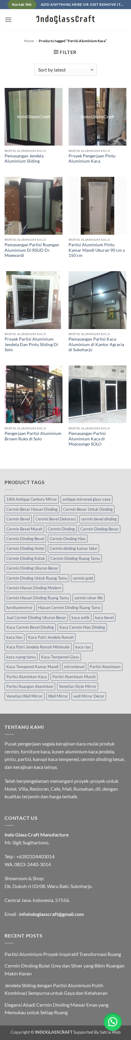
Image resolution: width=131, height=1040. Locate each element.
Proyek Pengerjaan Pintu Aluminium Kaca (92, 158)
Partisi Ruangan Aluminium (29, 686)
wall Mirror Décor (88, 696)
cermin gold (83, 578)
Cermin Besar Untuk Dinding (88, 509)
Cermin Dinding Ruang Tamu (75, 558)
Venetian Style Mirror (77, 686)
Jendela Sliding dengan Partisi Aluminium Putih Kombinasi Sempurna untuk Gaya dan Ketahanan (56, 989)
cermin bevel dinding (99, 519)
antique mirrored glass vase (86, 499)
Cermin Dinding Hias (68, 538)
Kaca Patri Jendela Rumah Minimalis (38, 647)
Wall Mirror (58, 696)
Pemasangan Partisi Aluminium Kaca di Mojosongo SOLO (87, 438)
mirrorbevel (74, 666)
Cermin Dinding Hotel (25, 548)
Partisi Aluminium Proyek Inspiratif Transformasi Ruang (63, 954)
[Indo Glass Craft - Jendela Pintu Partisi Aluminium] (65, 19)
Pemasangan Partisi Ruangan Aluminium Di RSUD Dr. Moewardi (32, 250)
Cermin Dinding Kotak (25, 558)
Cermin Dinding (61, 529)
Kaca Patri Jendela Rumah (51, 637)
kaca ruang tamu (21, 657)
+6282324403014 (35, 856)
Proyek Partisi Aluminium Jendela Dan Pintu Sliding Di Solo (31, 344)
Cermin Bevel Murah (24, 529)
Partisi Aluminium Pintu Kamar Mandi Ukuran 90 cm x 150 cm (97, 250)
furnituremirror (19, 607)
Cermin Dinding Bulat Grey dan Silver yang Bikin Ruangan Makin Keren (65, 969)
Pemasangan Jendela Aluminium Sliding (24, 158)
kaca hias (14, 637)
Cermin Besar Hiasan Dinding (32, 509)
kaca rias (83, 647)
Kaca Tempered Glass (60, 657)
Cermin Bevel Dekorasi (55, 519)
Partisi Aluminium (105, 666)
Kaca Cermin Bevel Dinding (30, 627)
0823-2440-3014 (32, 864)
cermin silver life (88, 597)
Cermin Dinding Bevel (25, 538)
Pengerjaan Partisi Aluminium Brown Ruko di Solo (33, 436)
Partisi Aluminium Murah (74, 676)
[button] (8, 19)
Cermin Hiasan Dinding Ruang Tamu (37, 597)
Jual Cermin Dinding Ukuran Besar (36, 617)
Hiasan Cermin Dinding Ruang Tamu (69, 607)
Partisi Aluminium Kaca (26, 676)
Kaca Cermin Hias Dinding (82, 627)
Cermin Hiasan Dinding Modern (33, 587)
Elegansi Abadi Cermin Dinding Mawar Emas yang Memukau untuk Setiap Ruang (56, 1008)
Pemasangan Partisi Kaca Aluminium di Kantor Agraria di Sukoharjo (96, 344)
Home (29, 41)
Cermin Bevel (18, 519)
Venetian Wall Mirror (24, 696)
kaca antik (81, 617)
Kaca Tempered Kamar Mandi (32, 666)
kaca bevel (104, 617)
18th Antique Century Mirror (31, 499)
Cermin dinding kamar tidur (73, 548)
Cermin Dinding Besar (99, 529)
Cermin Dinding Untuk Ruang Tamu (36, 578)
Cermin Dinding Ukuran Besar (32, 568)
